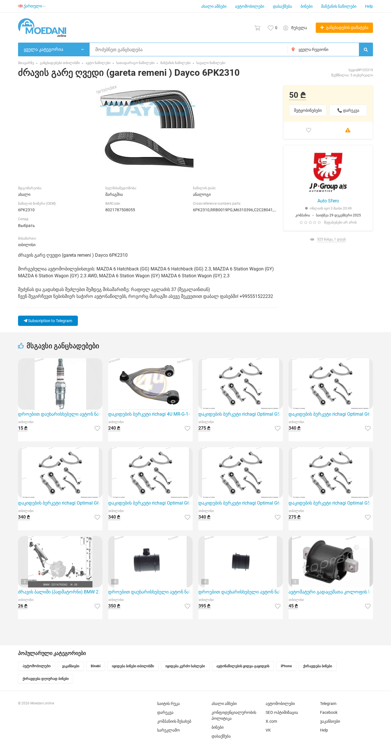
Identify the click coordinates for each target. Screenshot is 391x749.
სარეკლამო (168, 730)
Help (369, 6)
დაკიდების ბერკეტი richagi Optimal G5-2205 (331, 503)
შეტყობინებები (308, 110)
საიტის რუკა (168, 703)
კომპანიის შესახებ (174, 721)
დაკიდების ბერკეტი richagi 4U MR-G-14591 (150, 414)
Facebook (328, 712)
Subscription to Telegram (49, 320)
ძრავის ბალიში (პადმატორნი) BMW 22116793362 (60, 592)
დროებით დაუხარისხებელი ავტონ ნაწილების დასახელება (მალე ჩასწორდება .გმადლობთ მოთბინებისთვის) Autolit (60, 414)
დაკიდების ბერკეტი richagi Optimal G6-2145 (240, 503)
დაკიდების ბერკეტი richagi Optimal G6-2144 (150, 503)
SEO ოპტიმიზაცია (282, 712)
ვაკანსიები (330, 721)
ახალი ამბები (213, 6)
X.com (271, 721)
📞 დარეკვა (348, 110)
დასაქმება (282, 6)
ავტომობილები (249, 6)
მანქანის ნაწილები (338, 6)
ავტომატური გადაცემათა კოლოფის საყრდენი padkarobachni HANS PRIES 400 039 (331, 592)
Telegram (328, 703)
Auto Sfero (328, 201)
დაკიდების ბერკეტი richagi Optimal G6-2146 (331, 414)
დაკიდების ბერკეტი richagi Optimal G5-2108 (240, 414)
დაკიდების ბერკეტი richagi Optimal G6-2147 (60, 503)
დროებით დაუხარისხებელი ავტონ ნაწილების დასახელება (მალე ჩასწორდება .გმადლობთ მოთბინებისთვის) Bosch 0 (150, 592)
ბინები (307, 6)
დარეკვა (165, 712)
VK (268, 730)
